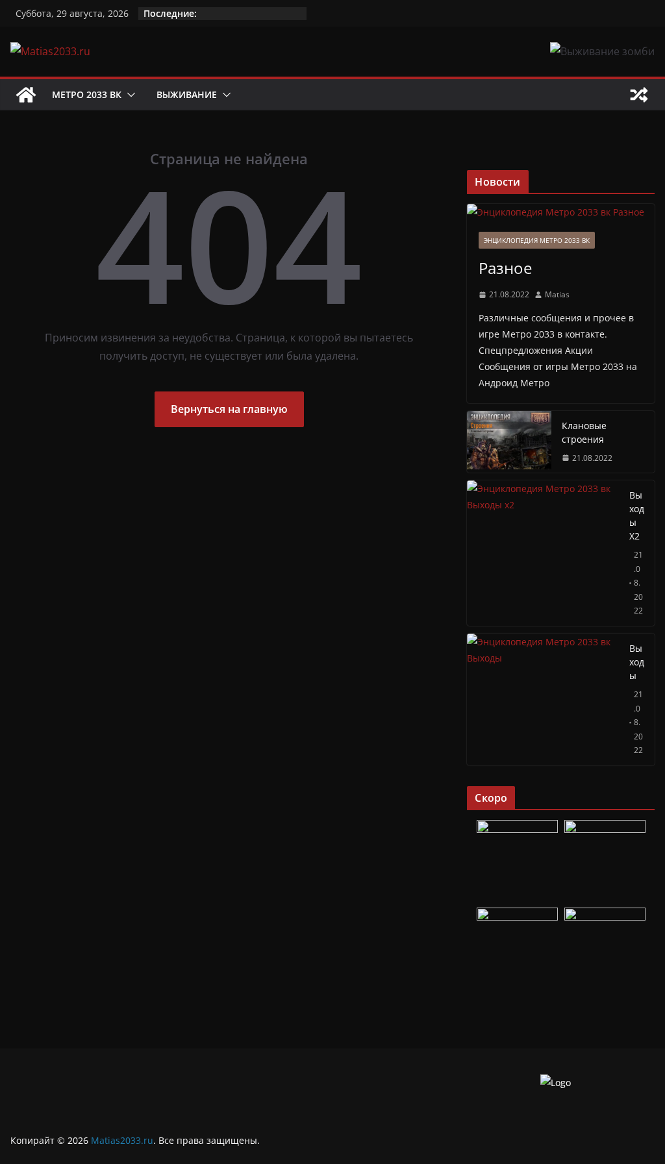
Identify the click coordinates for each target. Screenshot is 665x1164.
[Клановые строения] (509, 442)
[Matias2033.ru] (26, 94)
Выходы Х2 (636, 515)
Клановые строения (584, 432)
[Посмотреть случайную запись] (639, 94)
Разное (505, 268)
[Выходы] (543, 699)
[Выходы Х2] (543, 553)
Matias (557, 294)
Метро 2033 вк (86, 94)
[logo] (555, 1082)
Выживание (187, 94)
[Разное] (561, 212)
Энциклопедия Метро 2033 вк (537, 240)
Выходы (636, 662)
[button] (128, 95)
